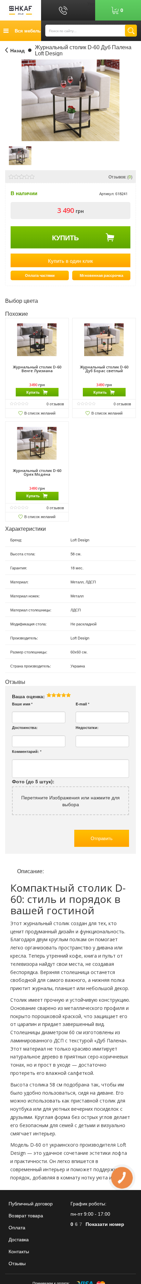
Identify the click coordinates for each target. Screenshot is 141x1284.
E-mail (82, 703)
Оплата (17, 1227)
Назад (17, 50)
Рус (91, 10)
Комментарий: (26, 751)
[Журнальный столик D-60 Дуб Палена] (20, 154)
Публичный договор (31, 1203)
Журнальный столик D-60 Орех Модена (37, 472)
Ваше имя (22, 703)
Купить (65, 237)
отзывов (55, 403)
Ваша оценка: (28, 696)
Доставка (19, 1239)
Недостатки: (87, 727)
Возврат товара (26, 1215)
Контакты (19, 1251)
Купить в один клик (70, 260)
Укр (91, 3)
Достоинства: (25, 727)
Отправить (102, 838)
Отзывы (17, 1263)
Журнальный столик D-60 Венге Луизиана (37, 368)
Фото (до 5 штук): (33, 781)
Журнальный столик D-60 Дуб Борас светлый (104, 368)
